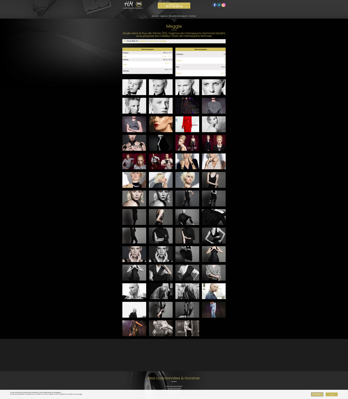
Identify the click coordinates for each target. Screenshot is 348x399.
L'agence (164, 16)
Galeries (143, 41)
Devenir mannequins (178, 16)
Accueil (155, 16)
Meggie (163, 41)
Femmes (153, 41)
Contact (192, 16)
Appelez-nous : (174, 5)
